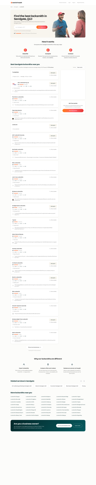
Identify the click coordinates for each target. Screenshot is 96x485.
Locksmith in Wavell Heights (16, 410)
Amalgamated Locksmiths (18, 205)
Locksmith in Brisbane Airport (17, 412)
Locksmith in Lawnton (45, 410)
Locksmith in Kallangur (61, 415)
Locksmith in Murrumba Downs (62, 404)
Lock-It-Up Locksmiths (17, 177)
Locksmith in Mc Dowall (61, 412)
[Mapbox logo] (64, 98)
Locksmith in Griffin (30, 401)
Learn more (77, 425)
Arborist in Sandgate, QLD (40, 386)
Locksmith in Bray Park (46, 412)
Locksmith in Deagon (15, 396)
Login (69, 2)
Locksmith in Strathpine (46, 404)
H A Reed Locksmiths (17, 263)
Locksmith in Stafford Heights (32, 415)
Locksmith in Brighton (46, 396)
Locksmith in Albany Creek (16, 415)
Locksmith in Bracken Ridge (62, 396)
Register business (80, 2)
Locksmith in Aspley (15, 404)
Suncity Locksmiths (17, 248)
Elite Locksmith (16, 291)
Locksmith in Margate (76, 410)
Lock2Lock (14, 124)
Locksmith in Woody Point (16, 407)
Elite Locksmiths (16, 162)
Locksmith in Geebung (46, 401)
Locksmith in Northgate (61, 407)
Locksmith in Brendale (76, 407)
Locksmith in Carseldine (16, 401)
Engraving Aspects (17, 110)
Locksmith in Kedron (76, 412)
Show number (53, 75)
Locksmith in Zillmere (60, 399)
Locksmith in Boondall (15, 399)
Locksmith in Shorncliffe (31, 396)
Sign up (73, 2)
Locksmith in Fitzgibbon (31, 399)
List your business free (64, 425)
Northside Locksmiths (17, 149)
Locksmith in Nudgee (60, 401)
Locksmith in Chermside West (62, 410)
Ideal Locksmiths (16, 332)
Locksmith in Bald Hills (45, 399)
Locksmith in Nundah (30, 412)
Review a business (62, 2)
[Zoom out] (84, 73)
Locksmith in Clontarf (30, 407)
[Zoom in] (84, 72)
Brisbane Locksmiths (17, 191)
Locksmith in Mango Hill (31, 410)
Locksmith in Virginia (76, 401)
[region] (73, 84)
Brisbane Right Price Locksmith (20, 319)
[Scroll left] (81, 381)
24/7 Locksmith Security (18, 135)
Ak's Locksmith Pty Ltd (23, 82)
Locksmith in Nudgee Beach (78, 399)
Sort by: (74, 67)
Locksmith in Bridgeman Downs (78, 404)
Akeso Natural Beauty (17, 234)
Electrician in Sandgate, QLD (72, 386)
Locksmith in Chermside (46, 407)
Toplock (14, 220)
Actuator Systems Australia (19, 305)
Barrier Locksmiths (17, 277)
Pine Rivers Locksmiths (18, 97)
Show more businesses (33, 347)
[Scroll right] (84, 381)
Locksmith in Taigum (76, 396)
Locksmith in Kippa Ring (77, 415)
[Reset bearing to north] (84, 75)
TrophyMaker (15, 72)
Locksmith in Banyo (30, 404)
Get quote (53, 72)
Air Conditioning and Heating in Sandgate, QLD (22, 386)
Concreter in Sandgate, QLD (56, 386)
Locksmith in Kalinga (45, 415)
